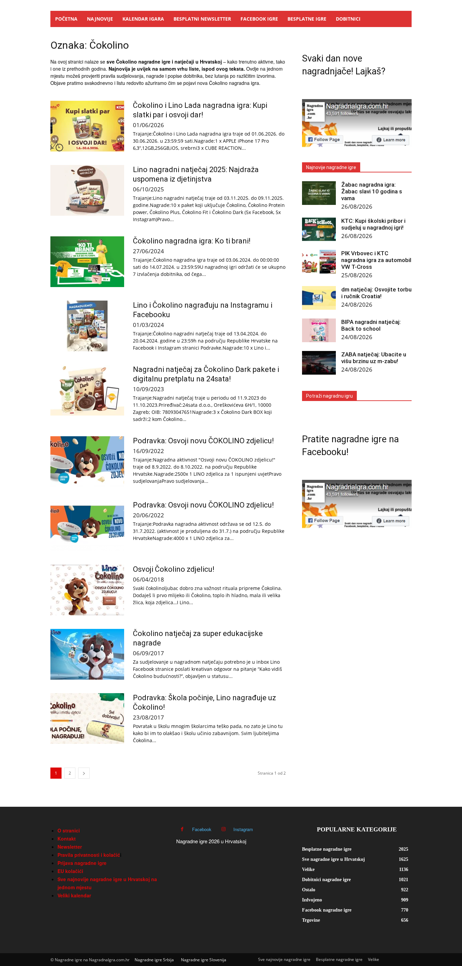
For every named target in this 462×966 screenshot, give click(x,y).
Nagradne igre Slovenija (203, 960)
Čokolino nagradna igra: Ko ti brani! (192, 241)
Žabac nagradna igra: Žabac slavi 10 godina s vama (371, 191)
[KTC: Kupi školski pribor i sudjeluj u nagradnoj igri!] (319, 229)
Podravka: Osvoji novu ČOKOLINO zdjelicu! (203, 441)
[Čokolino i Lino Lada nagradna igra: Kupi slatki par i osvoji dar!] (87, 126)
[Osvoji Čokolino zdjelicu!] (87, 590)
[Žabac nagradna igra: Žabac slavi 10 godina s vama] (319, 193)
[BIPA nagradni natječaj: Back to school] (319, 330)
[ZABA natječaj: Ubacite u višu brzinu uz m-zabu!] (319, 363)
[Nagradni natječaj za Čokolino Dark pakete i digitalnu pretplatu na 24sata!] (87, 390)
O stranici (68, 830)
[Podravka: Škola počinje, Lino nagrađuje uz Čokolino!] (87, 718)
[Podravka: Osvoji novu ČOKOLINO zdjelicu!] (87, 461)
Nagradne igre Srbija (154, 960)
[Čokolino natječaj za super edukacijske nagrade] (87, 654)
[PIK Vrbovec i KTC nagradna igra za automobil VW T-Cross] (319, 262)
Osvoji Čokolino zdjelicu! (173, 569)
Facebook (201, 829)
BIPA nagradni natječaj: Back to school (371, 325)
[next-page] (84, 773)
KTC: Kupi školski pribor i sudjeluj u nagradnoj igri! (373, 224)
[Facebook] (182, 829)
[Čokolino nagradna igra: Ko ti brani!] (87, 261)
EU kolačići (70, 871)
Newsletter (69, 846)
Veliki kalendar (74, 895)
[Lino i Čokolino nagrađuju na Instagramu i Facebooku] (87, 326)
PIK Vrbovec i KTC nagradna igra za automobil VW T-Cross (376, 260)
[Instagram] (223, 829)
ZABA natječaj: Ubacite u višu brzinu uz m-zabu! (373, 357)
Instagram (243, 829)
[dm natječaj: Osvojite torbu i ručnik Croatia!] (319, 298)
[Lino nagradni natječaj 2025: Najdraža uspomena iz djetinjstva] (87, 190)
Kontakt (66, 838)
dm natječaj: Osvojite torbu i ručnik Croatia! (376, 293)
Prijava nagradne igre (82, 862)
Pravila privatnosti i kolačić (88, 854)
